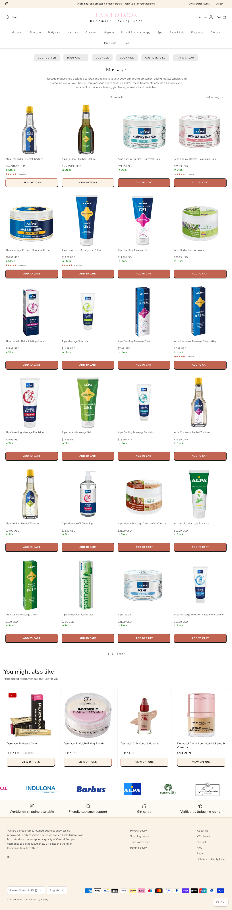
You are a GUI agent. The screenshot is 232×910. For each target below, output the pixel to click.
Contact (201, 842)
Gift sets (216, 32)
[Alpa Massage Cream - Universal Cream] (31, 220)
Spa (160, 32)
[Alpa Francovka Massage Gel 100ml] (88, 220)
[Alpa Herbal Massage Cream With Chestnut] (144, 493)
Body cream (75, 57)
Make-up (17, 32)
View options (32, 182)
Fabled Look (21, 899)
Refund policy (138, 847)
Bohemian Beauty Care (211, 859)
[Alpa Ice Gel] (144, 585)
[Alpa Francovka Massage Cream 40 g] (200, 311)
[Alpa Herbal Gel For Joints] (200, 220)
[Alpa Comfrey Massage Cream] (144, 311)
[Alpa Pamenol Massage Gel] (88, 585)
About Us (202, 830)
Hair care (72, 32)
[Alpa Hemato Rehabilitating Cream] (31, 311)
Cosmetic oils (155, 57)
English (219, 3)
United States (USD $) (199, 3)
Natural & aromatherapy (135, 32)
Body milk (127, 57)
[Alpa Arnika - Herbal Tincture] (31, 493)
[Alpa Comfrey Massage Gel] (144, 220)
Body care (54, 32)
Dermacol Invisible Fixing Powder (84, 743)
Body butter (47, 57)
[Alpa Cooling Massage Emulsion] (144, 402)
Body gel (102, 57)
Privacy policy (138, 830)
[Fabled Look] (116, 17)
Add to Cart (144, 182)
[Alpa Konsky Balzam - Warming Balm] (200, 129)
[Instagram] (6, 3)
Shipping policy (139, 836)
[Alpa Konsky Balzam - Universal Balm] (144, 129)
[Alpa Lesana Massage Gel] (88, 402)
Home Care (109, 43)
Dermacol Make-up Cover (22, 743)
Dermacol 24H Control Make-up (140, 743)
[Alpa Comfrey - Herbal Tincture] (200, 402)
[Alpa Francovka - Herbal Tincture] (31, 129)
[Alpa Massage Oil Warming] (88, 493)
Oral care (90, 32)
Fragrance (197, 32)
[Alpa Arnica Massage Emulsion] (200, 493)
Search (201, 853)
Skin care (35, 32)
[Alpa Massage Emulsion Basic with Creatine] (200, 585)
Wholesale (203, 836)
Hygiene (109, 32)
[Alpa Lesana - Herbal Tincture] (88, 129)
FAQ (199, 847)
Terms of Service (140, 842)
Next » (121, 653)
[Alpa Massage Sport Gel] (88, 311)
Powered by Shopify (38, 899)
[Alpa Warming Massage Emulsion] (31, 402)
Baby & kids (176, 32)
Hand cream (185, 57)
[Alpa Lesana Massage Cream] (31, 585)
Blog (126, 43)
